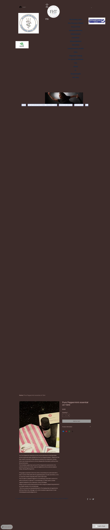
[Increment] (68, 415)
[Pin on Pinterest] (66, 431)
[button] (91, 7)
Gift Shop (75, 77)
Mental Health (76, 74)
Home (21, 395)
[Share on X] (72, 431)
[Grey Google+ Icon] (90, 499)
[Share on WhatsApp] (69, 431)
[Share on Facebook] (63, 431)
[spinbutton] (66, 415)
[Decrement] (63, 415)
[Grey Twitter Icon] (93, 499)
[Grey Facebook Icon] (87, 499)
